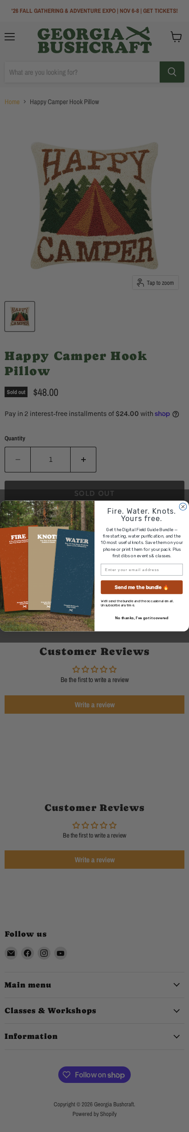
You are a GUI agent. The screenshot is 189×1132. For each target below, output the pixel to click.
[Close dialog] (183, 507)
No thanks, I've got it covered (141, 618)
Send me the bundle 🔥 (142, 587)
